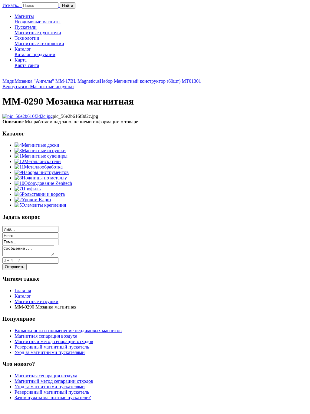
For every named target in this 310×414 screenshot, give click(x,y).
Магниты (38, 19)
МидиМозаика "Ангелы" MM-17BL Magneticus (51, 81)
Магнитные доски (40, 145)
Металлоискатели (42, 161)
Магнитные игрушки (44, 150)
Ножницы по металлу (44, 177)
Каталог (35, 51)
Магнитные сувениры (45, 156)
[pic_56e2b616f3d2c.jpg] (27, 116)
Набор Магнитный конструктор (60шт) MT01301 (150, 81)
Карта (27, 62)
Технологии (39, 40)
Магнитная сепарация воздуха (46, 336)
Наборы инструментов (45, 172)
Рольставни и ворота (43, 194)
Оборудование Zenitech (48, 183)
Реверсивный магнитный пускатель (52, 346)
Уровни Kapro (36, 199)
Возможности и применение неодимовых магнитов (68, 330)
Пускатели (38, 30)
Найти (67, 5)
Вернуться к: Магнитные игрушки (38, 86)
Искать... (11, 5)
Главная (23, 290)
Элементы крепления (44, 205)
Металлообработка (43, 166)
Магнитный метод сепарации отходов (54, 341)
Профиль (31, 188)
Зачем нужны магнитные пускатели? (53, 397)
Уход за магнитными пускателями (50, 352)
